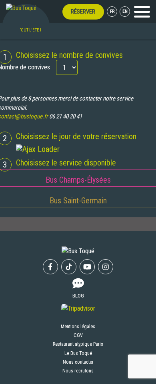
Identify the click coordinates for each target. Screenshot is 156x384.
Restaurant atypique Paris (78, 344)
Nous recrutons (78, 371)
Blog (78, 295)
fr (112, 11)
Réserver (83, 11)
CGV (78, 335)
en (125, 11)
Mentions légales (78, 326)
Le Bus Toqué (78, 353)
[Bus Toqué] (21, 7)
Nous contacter (78, 362)
